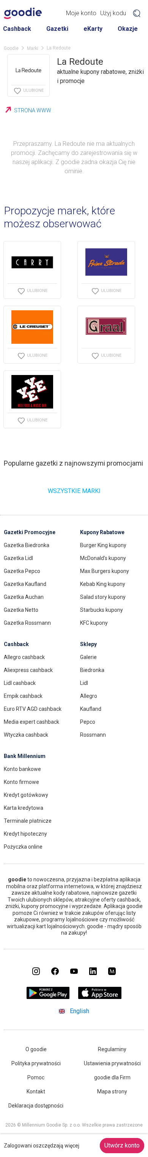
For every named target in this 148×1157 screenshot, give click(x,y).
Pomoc (35, 1077)
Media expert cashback (31, 722)
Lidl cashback (20, 683)
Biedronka (92, 670)
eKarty (92, 28)
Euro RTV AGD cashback (32, 709)
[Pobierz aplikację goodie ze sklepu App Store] (100, 997)
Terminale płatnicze (28, 821)
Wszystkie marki (74, 491)
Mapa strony (112, 1091)
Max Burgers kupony (104, 571)
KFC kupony (94, 623)
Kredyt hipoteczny (25, 834)
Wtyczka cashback (26, 735)
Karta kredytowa (23, 808)
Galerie (88, 657)
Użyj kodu (113, 13)
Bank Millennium (25, 756)
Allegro (88, 696)
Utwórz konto (122, 1145)
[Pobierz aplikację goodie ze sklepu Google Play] (48, 997)
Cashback (17, 28)
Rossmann (93, 735)
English (79, 1011)
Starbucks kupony (101, 610)
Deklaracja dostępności (35, 1106)
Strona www (32, 110)
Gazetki (57, 28)
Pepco (87, 722)
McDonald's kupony (103, 558)
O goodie (36, 1049)
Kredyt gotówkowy (26, 795)
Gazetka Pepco (22, 571)
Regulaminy (112, 1049)
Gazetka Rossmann (27, 623)
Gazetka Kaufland (25, 584)
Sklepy (88, 644)
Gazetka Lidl (18, 558)
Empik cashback (23, 696)
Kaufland (90, 709)
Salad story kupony (103, 597)
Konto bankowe (22, 769)
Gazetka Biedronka (26, 545)
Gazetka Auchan (24, 597)
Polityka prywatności (36, 1063)
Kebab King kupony (102, 584)
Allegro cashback (24, 657)
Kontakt (36, 1091)
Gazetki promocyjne (29, 532)
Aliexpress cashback (28, 670)
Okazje (128, 28)
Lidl (84, 683)
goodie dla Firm (112, 1077)
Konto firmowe (21, 782)
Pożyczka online (23, 847)
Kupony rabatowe (102, 532)
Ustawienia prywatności (112, 1063)
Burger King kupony (103, 545)
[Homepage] (23, 13)
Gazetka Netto (21, 610)
